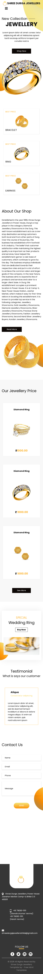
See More (21, 590)
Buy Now (21, 629)
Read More (12, 329)
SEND (21, 805)
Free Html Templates (24, 969)
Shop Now (21, 51)
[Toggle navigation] (6, 8)
